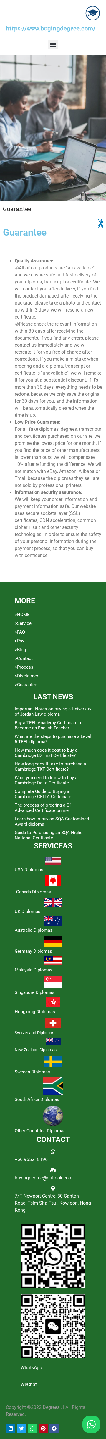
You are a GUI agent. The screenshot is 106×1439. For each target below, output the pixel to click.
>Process (24, 667)
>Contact (24, 658)
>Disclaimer (26, 676)
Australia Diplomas (33, 930)
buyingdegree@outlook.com (44, 1178)
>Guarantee (26, 684)
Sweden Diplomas (32, 1072)
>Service (23, 623)
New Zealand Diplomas (36, 1049)
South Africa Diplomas (37, 1099)
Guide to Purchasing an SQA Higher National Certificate (49, 835)
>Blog (20, 649)
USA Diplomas (29, 869)
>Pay (19, 641)
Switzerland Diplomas (34, 1032)
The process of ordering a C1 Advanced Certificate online (43, 807)
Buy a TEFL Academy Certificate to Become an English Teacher (49, 725)
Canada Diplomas (33, 892)
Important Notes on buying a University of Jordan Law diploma (53, 711)
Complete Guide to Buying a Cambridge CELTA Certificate (43, 794)
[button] (53, 44)
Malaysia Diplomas (33, 970)
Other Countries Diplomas (40, 1130)
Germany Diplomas (33, 951)
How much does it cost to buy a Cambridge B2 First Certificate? (46, 753)
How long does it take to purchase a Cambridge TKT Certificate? (50, 766)
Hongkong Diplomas (35, 1011)
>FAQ (20, 632)
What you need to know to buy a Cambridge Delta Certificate (46, 780)
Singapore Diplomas (34, 992)
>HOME (22, 614)
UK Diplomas (27, 911)
